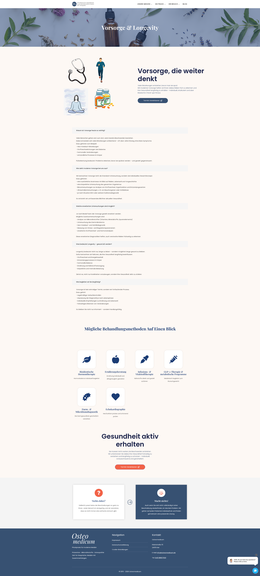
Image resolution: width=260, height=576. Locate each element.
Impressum (116, 540)
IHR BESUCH (173, 4)
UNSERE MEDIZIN (143, 4)
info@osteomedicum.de (166, 553)
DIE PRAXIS (159, 4)
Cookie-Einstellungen (120, 549)
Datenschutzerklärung (120, 545)
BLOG (185, 4)
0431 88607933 (160, 558)
